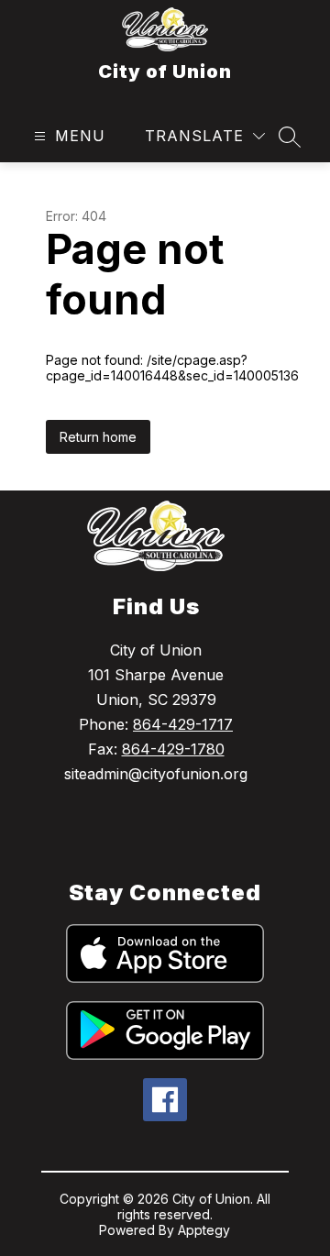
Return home (98, 437)
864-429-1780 (173, 749)
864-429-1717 (183, 724)
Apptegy (204, 1230)
